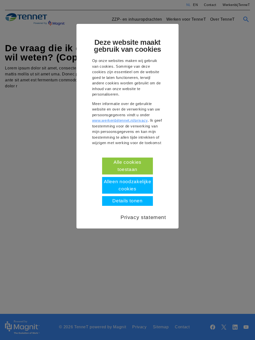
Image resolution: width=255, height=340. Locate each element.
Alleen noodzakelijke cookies (127, 185)
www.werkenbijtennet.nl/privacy (120, 120)
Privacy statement (143, 217)
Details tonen (127, 200)
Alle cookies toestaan (127, 166)
